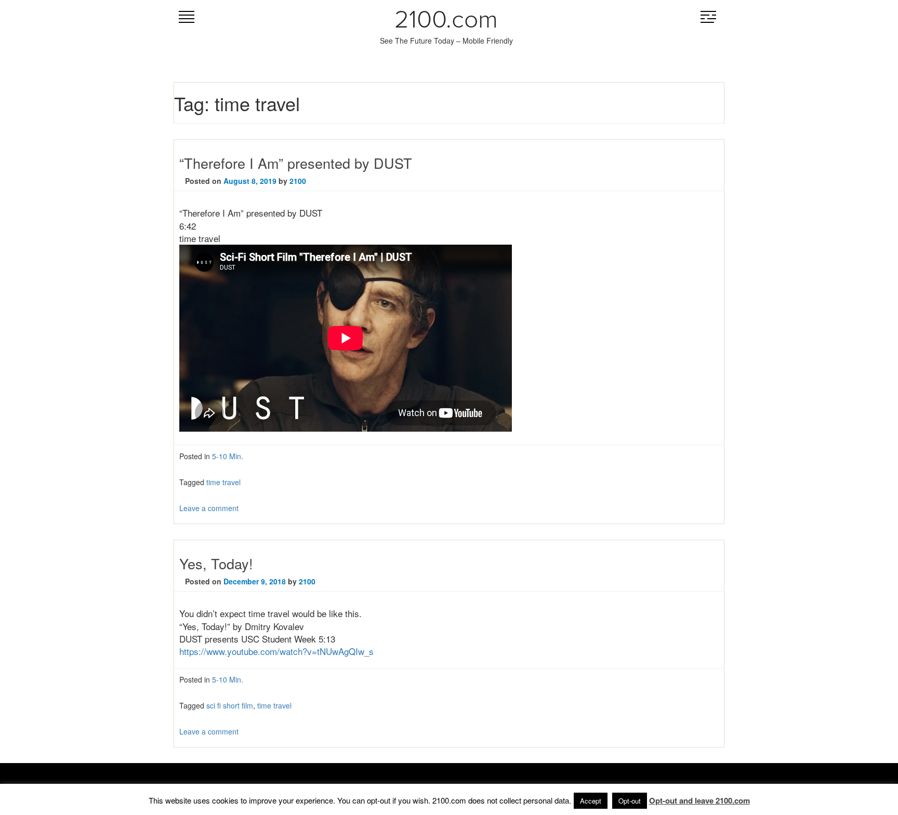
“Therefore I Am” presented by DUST (295, 163)
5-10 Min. (227, 456)
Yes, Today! (216, 563)
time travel (223, 482)
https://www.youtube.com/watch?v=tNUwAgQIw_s (276, 651)
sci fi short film (229, 705)
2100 (297, 181)
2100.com (446, 20)
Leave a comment (209, 508)
